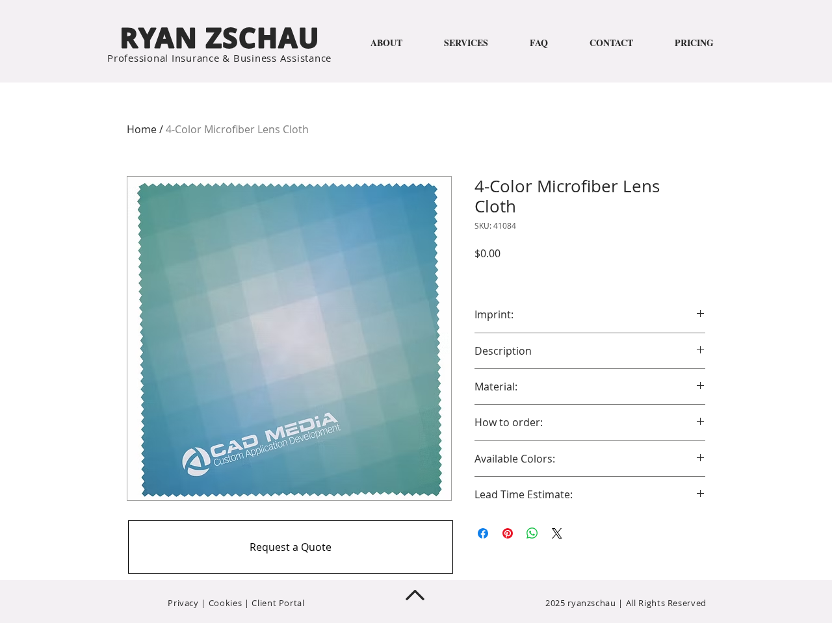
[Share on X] (557, 533)
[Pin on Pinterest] (507, 533)
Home (142, 129)
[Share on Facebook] (483, 533)
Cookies (225, 603)
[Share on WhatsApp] (532, 533)
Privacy (183, 603)
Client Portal (278, 603)
